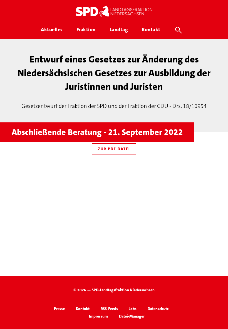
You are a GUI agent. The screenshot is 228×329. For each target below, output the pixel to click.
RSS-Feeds (109, 308)
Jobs (133, 308)
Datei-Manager (132, 316)
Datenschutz (158, 308)
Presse (59, 308)
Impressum (98, 316)
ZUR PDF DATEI (114, 148)
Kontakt (83, 308)
